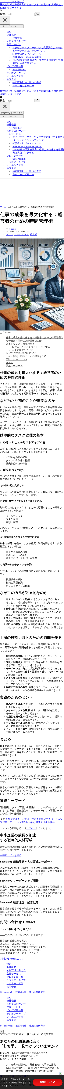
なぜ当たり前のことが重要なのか (24, 340)
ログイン (31, 828)
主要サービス (14, 973)
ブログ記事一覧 (15, 977)
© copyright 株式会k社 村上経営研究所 (22, 992)
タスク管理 (11, 819)
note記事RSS (19, 69)
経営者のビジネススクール (27, 54)
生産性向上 (51, 822)
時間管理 (40, 822)
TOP (9, 32)
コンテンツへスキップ (12, 1)
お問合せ (11, 986)
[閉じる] (5, 20)
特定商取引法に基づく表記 (27, 82)
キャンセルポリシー (23, 85)
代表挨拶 (17, 38)
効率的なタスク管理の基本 (20, 344)
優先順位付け (28, 822)
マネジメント (21, 234)
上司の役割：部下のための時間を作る (26, 356)
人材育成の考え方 (16, 41)
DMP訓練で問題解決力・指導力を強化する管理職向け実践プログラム (38, 61)
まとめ (9, 362)
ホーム (3, 207)
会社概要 (11, 967)
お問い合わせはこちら (12, 958)
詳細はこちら (46, 1082)
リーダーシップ (13, 822)
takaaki (12, 229)
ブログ (9, 234)
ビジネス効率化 (37, 819)
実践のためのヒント (16, 359)
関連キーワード (14, 365)
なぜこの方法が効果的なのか (21, 353)
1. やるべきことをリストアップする (31, 347)
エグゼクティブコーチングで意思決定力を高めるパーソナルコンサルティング (38, 49)
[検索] (1, 10)
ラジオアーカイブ (16, 73)
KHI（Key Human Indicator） (27, 57)
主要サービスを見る (10, 855)
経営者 (33, 234)
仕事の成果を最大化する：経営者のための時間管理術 (34, 337)
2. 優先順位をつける (22, 350)
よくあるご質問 (15, 76)
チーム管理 (23, 819)
